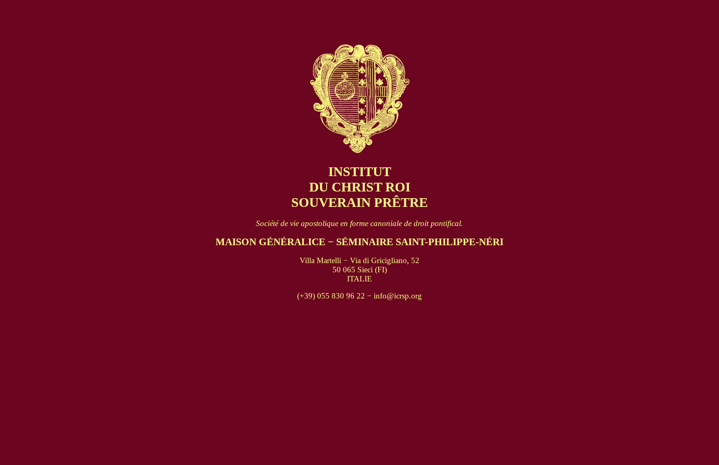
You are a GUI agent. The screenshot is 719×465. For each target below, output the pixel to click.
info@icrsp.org (398, 295)
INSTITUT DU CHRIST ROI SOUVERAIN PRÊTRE (359, 187)
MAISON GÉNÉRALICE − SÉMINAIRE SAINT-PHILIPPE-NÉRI (359, 241)
